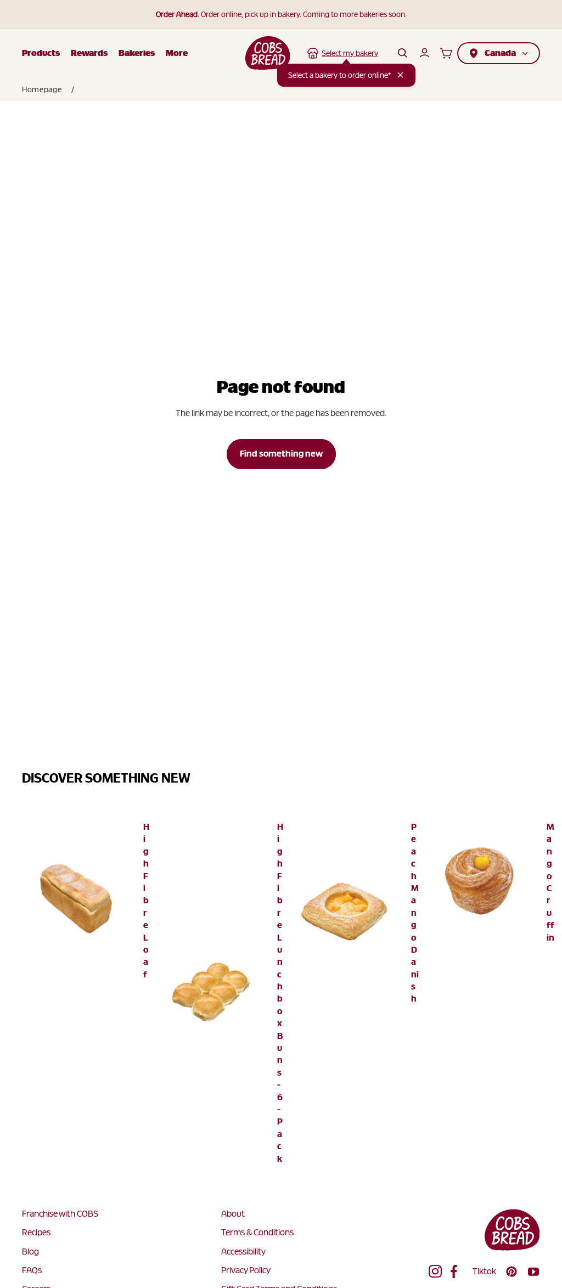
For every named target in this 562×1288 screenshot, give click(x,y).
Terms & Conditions (257, 1232)
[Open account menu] (424, 53)
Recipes (36, 1232)
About (233, 1213)
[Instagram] (435, 1271)
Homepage (42, 89)
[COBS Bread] (267, 53)
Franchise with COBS (60, 1213)
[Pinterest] (511, 1271)
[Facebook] (457, 1271)
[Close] (400, 75)
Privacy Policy (246, 1270)
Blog (30, 1251)
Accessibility (243, 1251)
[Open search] (402, 53)
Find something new (281, 453)
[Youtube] (533, 1271)
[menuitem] (176, 53)
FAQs (32, 1270)
